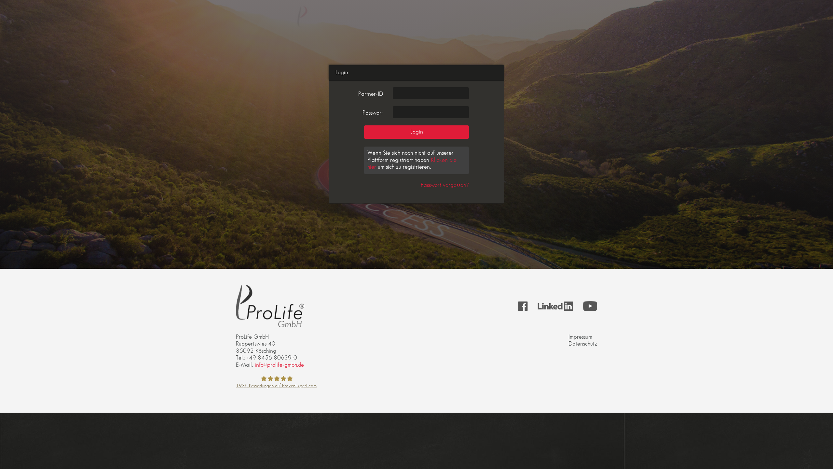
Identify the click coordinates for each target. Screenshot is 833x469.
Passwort (372, 113)
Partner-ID (370, 94)
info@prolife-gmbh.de (279, 365)
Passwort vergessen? (445, 185)
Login (416, 132)
